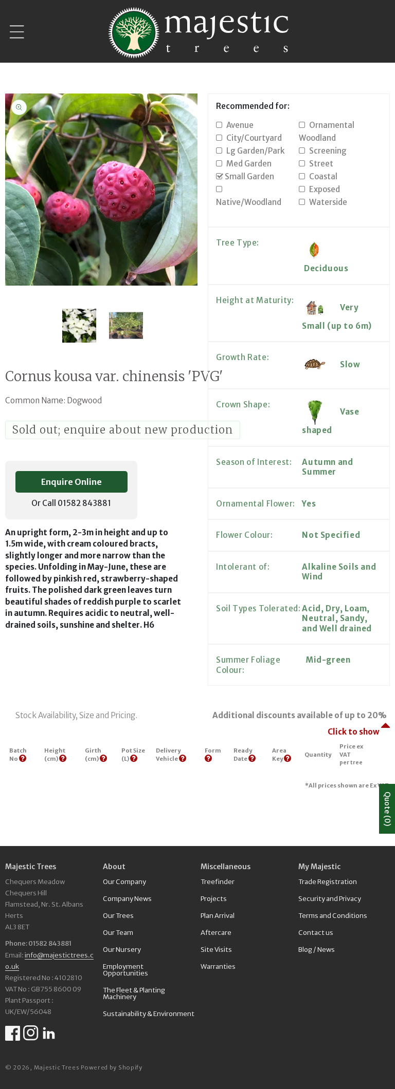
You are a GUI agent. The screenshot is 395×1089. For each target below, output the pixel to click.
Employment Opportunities (125, 970)
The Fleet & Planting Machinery (134, 993)
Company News (127, 898)
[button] (17, 32)
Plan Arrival (218, 915)
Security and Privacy (329, 898)
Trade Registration (327, 882)
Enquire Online (71, 482)
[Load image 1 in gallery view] (79, 326)
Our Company (124, 882)
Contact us (315, 932)
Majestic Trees (57, 1067)
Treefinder (218, 882)
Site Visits (216, 949)
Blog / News (316, 949)
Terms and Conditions (332, 915)
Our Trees (118, 915)
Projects (214, 898)
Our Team (118, 932)
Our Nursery (122, 949)
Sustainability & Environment (148, 1013)
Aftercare (216, 932)
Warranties (218, 966)
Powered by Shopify (111, 1067)
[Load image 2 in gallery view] (126, 326)
